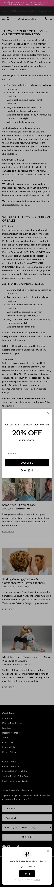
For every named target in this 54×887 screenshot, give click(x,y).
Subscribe (27, 463)
